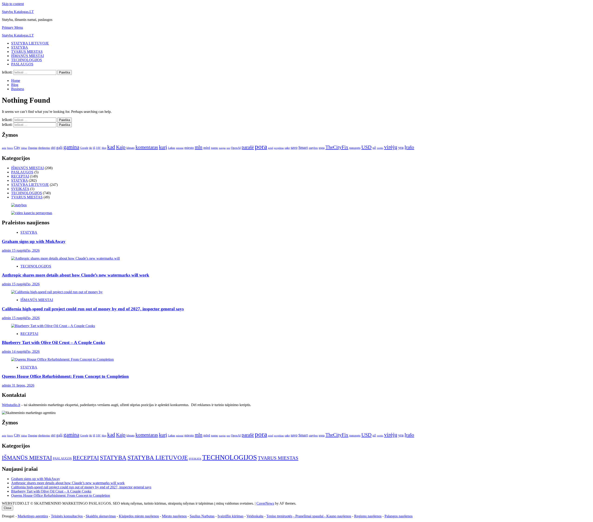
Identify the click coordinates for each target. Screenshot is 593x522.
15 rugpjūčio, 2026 (26, 250)
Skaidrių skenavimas (101, 516)
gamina (71, 147)
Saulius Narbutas (202, 516)
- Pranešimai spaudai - (309, 516)
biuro (10, 148)
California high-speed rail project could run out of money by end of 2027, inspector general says (93, 308)
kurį (163, 147)
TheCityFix (336, 147)
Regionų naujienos (368, 516)
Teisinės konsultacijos (67, 516)
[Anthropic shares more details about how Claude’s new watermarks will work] (65, 258)
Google (84, 148)
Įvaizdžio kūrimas (230, 516)
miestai (179, 147)
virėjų (390, 147)
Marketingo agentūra (33, 516)
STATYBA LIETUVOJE (30, 43)
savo (294, 148)
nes (228, 148)
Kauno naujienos (338, 516)
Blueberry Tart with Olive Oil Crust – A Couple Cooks (53, 342)
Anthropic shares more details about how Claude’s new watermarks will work (75, 275)
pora (261, 146)
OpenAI (236, 148)
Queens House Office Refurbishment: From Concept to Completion (65, 376)
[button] (12, 27)
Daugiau (32, 148)
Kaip (121, 147)
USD (366, 147)
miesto (189, 148)
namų (214, 148)
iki (90, 148)
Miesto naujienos (174, 516)
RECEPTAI (20, 176)
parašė (248, 147)
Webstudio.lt (11, 405)
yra (401, 147)
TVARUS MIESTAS (27, 52)
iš (94, 148)
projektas (279, 147)
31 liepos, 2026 (23, 385)
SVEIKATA (20, 189)
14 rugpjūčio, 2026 (26, 351)
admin (7, 250)
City (17, 148)
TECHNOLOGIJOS (26, 60)
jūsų (104, 148)
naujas (222, 148)
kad (111, 147)
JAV (98, 148)
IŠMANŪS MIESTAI (27, 56)
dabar (24, 148)
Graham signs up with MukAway (34, 241)
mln (198, 147)
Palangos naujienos (399, 516)
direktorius (44, 148)
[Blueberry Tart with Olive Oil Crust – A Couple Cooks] (53, 326)
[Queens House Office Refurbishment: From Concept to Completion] (62, 359)
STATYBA (19, 47)
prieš (270, 148)
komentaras (147, 147)
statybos (313, 148)
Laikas (171, 148)
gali (59, 147)
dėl (53, 148)
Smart (303, 147)
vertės (380, 147)
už (374, 148)
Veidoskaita (254, 516)
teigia (322, 148)
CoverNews (265, 503)
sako (287, 148)
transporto (354, 148)
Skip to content (13, 4)
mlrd (206, 148)
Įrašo (409, 147)
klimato (130, 148)
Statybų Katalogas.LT (18, 12)
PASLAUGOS (22, 64)
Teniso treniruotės (279, 516)
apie (4, 147)
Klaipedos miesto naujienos (139, 516)
